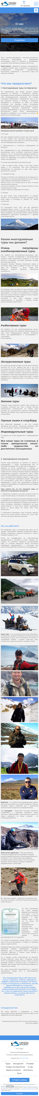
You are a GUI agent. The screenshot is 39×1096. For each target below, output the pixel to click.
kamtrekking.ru (10, 1086)
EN (24, 4)
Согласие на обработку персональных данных (19, 1054)
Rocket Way (24, 1058)
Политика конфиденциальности (19, 1052)
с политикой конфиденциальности (27, 1089)
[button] (36, 10)
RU (24, 2)
